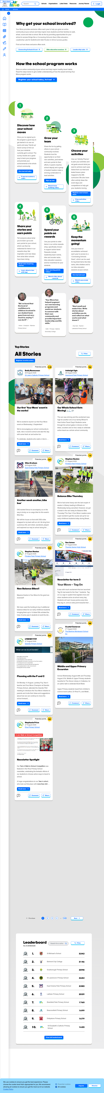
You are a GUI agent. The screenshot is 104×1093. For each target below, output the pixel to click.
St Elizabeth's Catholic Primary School (59, 1027)
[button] (84, 353)
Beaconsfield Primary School (57, 1010)
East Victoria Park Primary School (37, 468)
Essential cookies (64, 1084)
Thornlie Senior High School (75, 547)
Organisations (53, 3)
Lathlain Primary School (55, 994)
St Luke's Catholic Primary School (37, 375)
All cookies (62, 1087)
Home (7, 9)
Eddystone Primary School (56, 1018)
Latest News (64, 3)
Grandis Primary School (33, 644)
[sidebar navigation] (8, 13)
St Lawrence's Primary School (58, 978)
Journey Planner (84, 3)
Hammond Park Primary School (76, 375)
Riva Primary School (32, 727)
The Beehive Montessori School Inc (76, 633)
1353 (64, 918)
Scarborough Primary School (57, 970)
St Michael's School (54, 953)
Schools (44, 3)
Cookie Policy (8, 1089)
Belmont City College (54, 961)
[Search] (65, 943)
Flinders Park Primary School (35, 556)
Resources (73, 3)
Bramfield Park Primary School (58, 1002)
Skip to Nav (6, 1)
